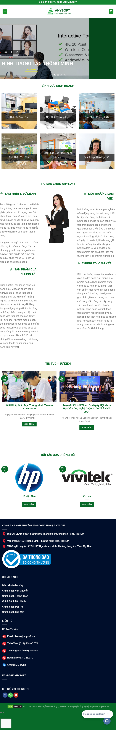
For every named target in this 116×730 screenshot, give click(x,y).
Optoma (102, 496)
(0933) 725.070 (24, 657)
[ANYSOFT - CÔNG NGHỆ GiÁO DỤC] (58, 11)
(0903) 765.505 (29, 650)
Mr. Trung (20, 664)
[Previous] (6, 48)
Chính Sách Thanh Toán (15, 596)
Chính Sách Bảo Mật (13, 612)
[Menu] (5, 11)
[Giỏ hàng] (111, 11)
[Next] (110, 48)
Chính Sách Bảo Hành (14, 601)
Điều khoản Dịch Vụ (12, 585)
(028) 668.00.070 (28, 643)
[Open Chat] (107, 721)
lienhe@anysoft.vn (25, 636)
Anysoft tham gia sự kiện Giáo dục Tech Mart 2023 (39, 407)
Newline (44, 496)
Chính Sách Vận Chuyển (15, 590)
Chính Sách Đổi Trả (12, 606)
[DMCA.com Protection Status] (14, 706)
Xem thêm (39, 424)
